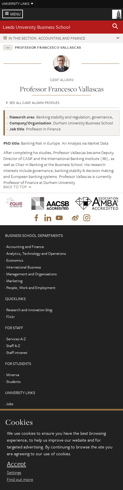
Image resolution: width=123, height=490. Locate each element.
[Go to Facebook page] (36, 218)
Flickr (10, 316)
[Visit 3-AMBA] (95, 203)
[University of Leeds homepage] (116, 13)
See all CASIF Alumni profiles (34, 102)
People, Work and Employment (30, 287)
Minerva (12, 375)
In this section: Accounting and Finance (47, 38)
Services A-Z (16, 339)
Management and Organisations (31, 274)
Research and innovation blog (29, 310)
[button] (115, 27)
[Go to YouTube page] (59, 218)
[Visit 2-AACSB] (48, 203)
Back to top (15, 187)
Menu (15, 14)
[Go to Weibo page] (75, 218)
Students (13, 381)
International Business (23, 267)
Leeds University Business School (36, 26)
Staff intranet (16, 352)
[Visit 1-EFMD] (15, 203)
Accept (16, 463)
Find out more (20, 479)
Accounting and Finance (25, 246)
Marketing (14, 281)
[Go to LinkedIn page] (47, 218)
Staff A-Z (13, 345)
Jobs (9, 404)
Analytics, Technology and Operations (36, 253)
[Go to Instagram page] (86, 218)
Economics (14, 260)
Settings (14, 472)
